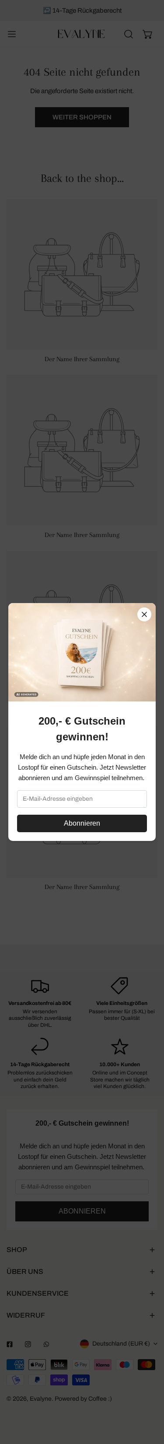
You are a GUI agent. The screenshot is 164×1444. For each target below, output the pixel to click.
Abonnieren (82, 823)
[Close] (144, 614)
